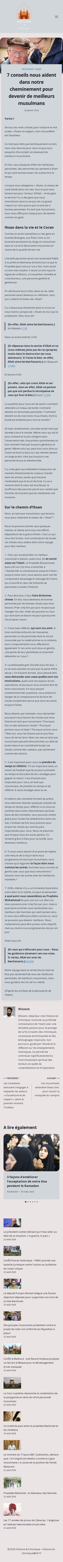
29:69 (29, 961)
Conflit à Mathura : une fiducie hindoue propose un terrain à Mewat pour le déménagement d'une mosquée (31, 1362)
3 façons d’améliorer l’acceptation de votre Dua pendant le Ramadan (27, 1181)
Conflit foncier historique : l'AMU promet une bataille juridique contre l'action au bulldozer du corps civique (30, 1264)
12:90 (46, 395)
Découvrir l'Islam (31, 69)
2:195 (11, 366)
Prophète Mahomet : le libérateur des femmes (30, 1493)
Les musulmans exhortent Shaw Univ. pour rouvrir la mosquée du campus (47, 1087)
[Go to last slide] (8, 1166)
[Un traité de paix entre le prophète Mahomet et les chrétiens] (31, 1416)
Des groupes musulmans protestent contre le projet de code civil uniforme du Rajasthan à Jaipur (30, 1329)
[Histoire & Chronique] (24, 16)
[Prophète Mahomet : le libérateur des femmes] (31, 1483)
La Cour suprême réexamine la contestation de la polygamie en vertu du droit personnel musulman (31, 1397)
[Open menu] (56, 16)
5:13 (23, 328)
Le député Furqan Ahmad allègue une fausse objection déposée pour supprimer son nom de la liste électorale (31, 1297)
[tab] (25, 1202)
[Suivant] (54, 1166)
